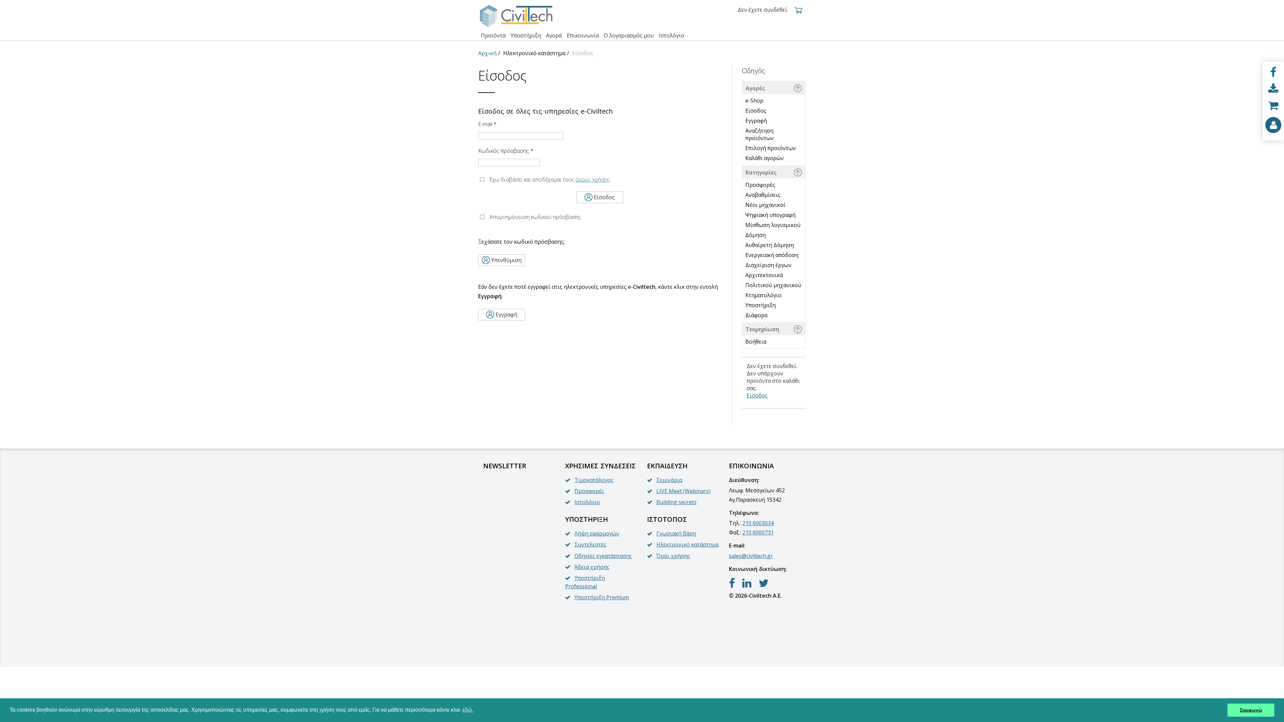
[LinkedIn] (746, 583)
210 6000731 (758, 532)
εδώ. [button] (467, 710)
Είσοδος (757, 395)
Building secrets (676, 502)
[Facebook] (1273, 72)
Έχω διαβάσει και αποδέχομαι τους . (550, 179)
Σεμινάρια (669, 480)
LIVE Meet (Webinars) (683, 491)
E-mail (487, 124)
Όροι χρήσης (673, 556)
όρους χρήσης (592, 179)
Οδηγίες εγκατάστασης (603, 556)
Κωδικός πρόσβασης (505, 150)
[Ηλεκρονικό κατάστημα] (1273, 105)
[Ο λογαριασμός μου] (1273, 125)
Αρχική (487, 53)
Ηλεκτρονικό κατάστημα (687, 544)
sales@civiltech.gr (751, 556)
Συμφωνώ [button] (1251, 710)
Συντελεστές (590, 544)
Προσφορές (589, 491)
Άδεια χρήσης (592, 567)
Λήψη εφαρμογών (596, 533)
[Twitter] (764, 583)
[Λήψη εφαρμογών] (1273, 89)
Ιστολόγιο (587, 502)
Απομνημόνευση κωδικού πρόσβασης (535, 217)
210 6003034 (758, 523)
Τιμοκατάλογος (594, 480)
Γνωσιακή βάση (676, 533)
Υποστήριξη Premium (601, 597)
